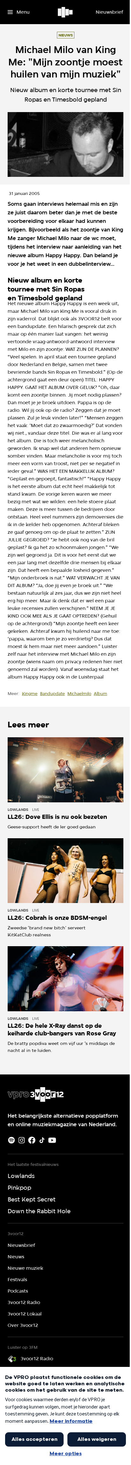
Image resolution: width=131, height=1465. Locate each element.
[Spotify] (11, 1140)
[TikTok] (42, 1140)
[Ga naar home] (66, 12)
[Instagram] (21, 1140)
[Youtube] (52, 1140)
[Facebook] (32, 1140)
